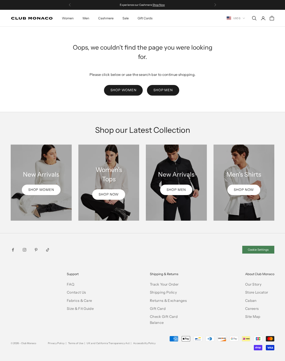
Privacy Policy (56, 343)
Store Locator (256, 292)
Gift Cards (145, 18)
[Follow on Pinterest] (36, 250)
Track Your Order (164, 284)
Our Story (253, 284)
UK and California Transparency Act (108, 343)
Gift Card (158, 308)
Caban (251, 300)
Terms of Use (75, 343)
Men (86, 18)
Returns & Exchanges (168, 300)
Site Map (253, 316)
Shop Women (123, 90)
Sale (125, 18)
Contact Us (76, 292)
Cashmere (106, 18)
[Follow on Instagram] (24, 250)
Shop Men (163, 90)
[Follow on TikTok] (47, 250)
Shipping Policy (163, 292)
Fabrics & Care (79, 300)
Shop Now (159, 4)
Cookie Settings (258, 249)
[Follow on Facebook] (13, 250)
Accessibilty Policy (144, 343)
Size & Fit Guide (80, 308)
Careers (252, 308)
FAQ (70, 284)
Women (68, 18)
